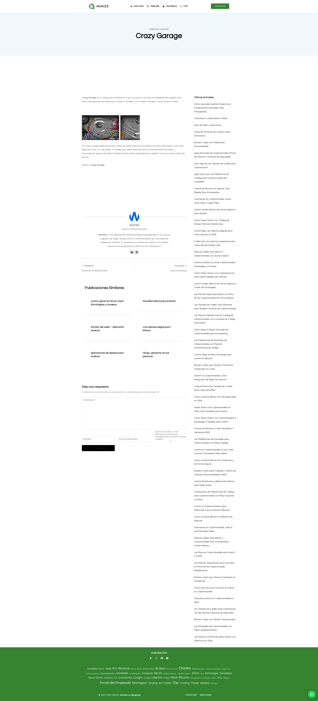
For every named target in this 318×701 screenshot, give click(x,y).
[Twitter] (151, 658)
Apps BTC (111, 668)
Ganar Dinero (95, 677)
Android (154, 29)
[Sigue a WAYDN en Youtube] (132, 252)
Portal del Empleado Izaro (95, 268)
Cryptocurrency (169, 673)
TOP (185, 6)
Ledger (138, 677)
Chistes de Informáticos (213, 669)
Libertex (157, 677)
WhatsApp (214, 683)
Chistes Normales (107, 673)
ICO (115, 678)
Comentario (89, 399)
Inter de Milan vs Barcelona (207, 125)
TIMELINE (154, 6)
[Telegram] (156, 658)
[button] (312, 694)
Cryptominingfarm (184, 673)
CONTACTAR (220, 6)
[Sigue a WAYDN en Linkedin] (137, 252)
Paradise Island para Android (159, 301)
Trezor (195, 683)
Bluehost (136, 695)
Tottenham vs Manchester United (210, 118)
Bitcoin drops (136, 669)
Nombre (88, 439)
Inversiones (125, 677)
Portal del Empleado (115, 683)
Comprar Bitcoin (152, 673)
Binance (124, 668)
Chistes (185, 668)
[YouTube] (167, 658)
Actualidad (92, 668)
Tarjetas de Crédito (159, 683)
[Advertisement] (159, 74)
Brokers (160, 668)
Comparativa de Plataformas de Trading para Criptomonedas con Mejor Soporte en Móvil (214, 495)
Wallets (204, 683)
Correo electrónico (129, 439)
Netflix (214, 678)
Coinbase (122, 673)
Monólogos (205, 678)
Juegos (164, 29)
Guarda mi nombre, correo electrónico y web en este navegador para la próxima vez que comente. (170, 435)
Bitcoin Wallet (148, 669)
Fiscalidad (226, 673)
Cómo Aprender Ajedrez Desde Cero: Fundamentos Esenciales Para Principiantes (212, 108)
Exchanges (211, 673)
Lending (147, 678)
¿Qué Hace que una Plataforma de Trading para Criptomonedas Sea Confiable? (211, 178)
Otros (219, 677)
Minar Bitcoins (180, 677)
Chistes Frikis (226, 669)
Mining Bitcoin (195, 678)
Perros (226, 678)
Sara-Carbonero (179, 268)
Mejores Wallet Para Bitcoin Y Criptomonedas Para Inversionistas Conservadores (211, 542)
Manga (166, 678)
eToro (195, 673)
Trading (184, 683)
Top (176, 682)
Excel (202, 673)
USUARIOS (171, 6)
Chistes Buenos (198, 669)
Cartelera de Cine (172, 669)
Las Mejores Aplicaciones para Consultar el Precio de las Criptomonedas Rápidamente (214, 566)
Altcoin (101, 669)
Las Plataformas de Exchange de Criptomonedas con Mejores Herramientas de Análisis (210, 344)
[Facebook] (162, 658)
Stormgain (139, 683)
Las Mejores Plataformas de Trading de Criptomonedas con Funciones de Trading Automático (214, 319)
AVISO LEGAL (206, 695)
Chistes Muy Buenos (92, 673)
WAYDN (134, 225)
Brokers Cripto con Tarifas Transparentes (214, 619)
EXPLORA (139, 6)
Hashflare (108, 677)
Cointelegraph (135, 673)
